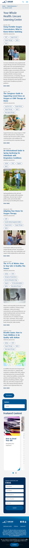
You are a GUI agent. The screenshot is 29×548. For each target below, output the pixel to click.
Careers (22, 526)
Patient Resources (12, 6)
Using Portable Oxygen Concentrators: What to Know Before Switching (12, 29)
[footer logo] (7, 522)
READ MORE (6, 86)
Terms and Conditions (18, 534)
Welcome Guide (7, 526)
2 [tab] (16, 473)
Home (3, 6)
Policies (16, 526)
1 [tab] (13, 473)
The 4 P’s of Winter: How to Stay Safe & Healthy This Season (14, 266)
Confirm (14, 544)
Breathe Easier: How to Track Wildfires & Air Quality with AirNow (12, 335)
